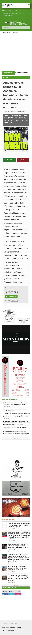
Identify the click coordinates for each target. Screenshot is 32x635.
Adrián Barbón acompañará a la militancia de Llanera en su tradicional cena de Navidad (15, 404)
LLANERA (4, 11)
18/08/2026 (11, 540)
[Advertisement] (16, 53)
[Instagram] (15, 292)
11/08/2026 (11, 563)
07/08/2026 (11, 571)
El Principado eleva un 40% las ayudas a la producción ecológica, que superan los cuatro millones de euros (19, 577)
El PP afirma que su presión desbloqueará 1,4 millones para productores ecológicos (18, 568)
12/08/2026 (11, 551)
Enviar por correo (11, 296)
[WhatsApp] (6, 292)
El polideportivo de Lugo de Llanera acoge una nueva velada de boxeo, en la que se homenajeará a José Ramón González (16, 422)
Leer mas (16, 438)
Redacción (14, 300)
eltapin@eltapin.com (8, 15)
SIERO (10, 11)
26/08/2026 (11, 528)
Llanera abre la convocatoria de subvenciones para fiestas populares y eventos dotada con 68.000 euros (18, 546)
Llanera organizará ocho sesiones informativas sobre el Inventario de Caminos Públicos (19, 525)
